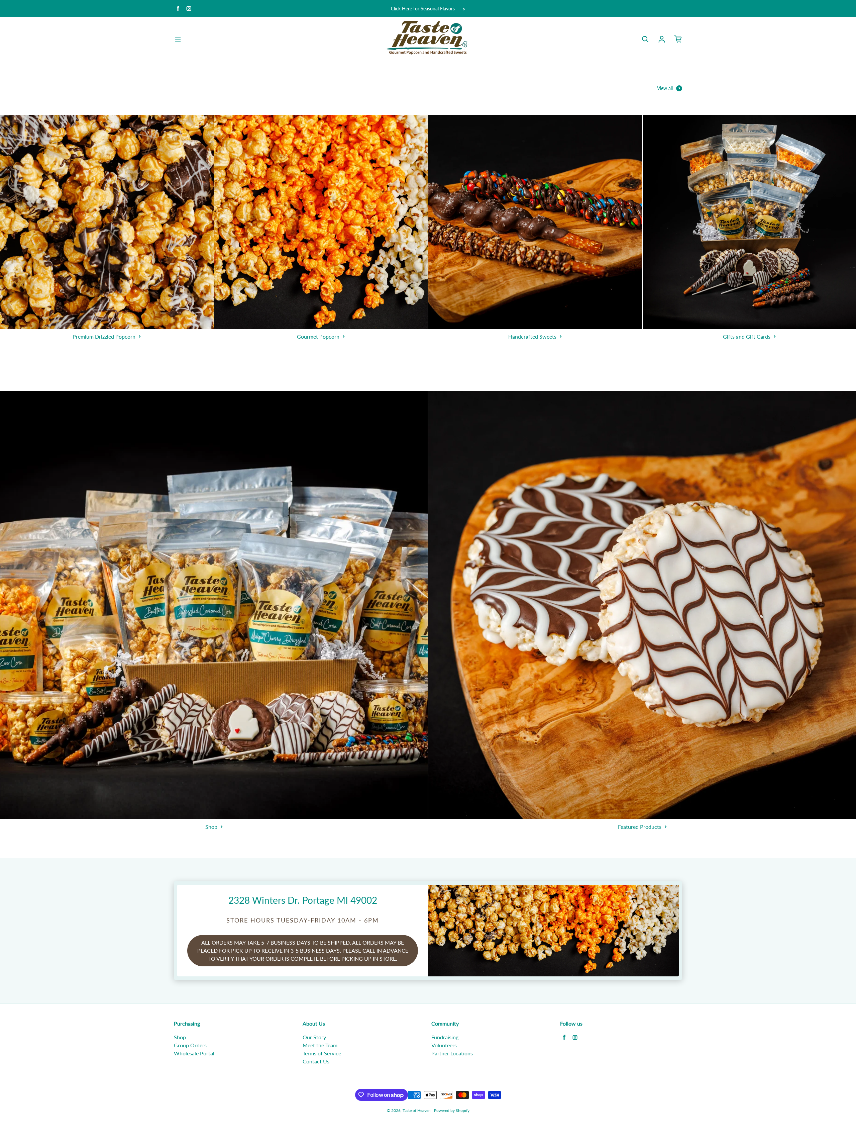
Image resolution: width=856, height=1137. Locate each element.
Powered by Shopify (451, 1110)
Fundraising (444, 1037)
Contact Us (316, 1061)
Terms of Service (322, 1053)
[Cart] (678, 39)
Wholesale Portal (194, 1053)
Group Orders (190, 1045)
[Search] (645, 39)
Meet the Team (320, 1045)
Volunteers (444, 1045)
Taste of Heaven (417, 1110)
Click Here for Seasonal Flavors (423, 8)
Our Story (314, 1037)
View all (665, 88)
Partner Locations (452, 1053)
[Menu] (178, 39)
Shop (180, 1037)
